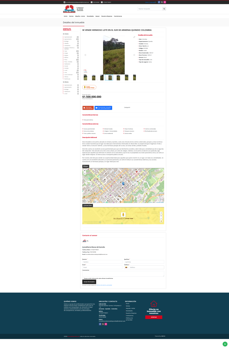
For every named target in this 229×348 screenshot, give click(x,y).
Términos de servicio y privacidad (104, 285)
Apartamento (71, 39)
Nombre (84, 259)
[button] (134, 37)
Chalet (71, 53)
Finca (71, 59)
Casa (71, 51)
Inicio (65, 16)
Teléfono (127, 264)
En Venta (65, 34)
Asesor (98, 16)
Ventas (71, 16)
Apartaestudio (71, 37)
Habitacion (71, 64)
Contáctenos (118, 16)
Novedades (90, 16)
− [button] (84, 173)
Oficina (71, 76)
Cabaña (71, 43)
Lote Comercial (71, 74)
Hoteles (71, 68)
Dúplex (71, 55)
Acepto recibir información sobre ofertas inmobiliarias (98, 278)
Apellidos (127, 259)
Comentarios (85, 270)
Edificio (71, 57)
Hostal (71, 66)
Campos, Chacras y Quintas (71, 48)
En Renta (65, 82)
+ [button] (84, 170)
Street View (90, 87)
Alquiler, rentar (80, 16)
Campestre (71, 45)
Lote (71, 72)
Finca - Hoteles (71, 61)
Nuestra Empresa (106, 16)
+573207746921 (107, 2)
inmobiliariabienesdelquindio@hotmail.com (96, 254)
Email (84, 264)
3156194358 (96, 2)
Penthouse (71, 79)
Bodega (71, 41)
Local (71, 70)
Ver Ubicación (118, 218)
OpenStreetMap (160, 202)
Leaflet (150, 202)
